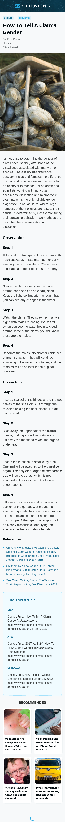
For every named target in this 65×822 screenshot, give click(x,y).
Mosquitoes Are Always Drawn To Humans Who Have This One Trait (16, 744)
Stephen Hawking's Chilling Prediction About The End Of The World (16, 793)
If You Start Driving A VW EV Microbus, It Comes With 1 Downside (47, 793)
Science (8, 18)
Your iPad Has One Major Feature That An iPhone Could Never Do (47, 744)
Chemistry (24, 18)
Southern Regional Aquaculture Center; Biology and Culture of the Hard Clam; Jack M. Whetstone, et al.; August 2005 (32, 570)
